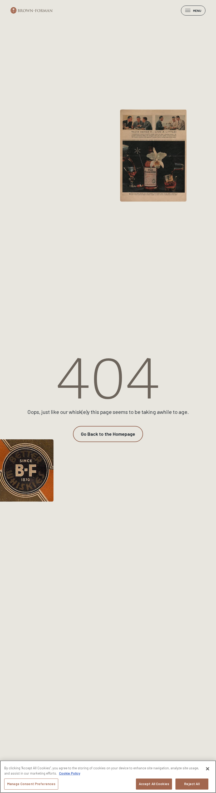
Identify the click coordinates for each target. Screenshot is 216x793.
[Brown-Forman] (32, 10)
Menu (197, 10)
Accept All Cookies (154, 784)
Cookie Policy (69, 773)
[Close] (207, 769)
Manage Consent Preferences (31, 784)
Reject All (191, 784)
